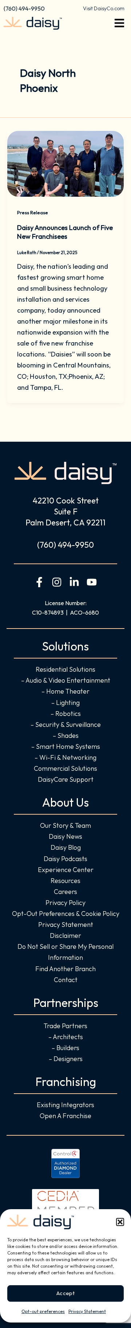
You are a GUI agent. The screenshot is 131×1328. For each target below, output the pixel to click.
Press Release (32, 212)
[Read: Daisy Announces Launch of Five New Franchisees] (65, 163)
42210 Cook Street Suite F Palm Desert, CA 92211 (65, 511)
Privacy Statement (87, 1311)
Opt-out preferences (43, 1311)
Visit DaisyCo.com (103, 8)
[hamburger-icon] (119, 23)
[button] (120, 1222)
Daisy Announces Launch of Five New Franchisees (65, 232)
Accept (65, 1293)
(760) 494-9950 (24, 8)
